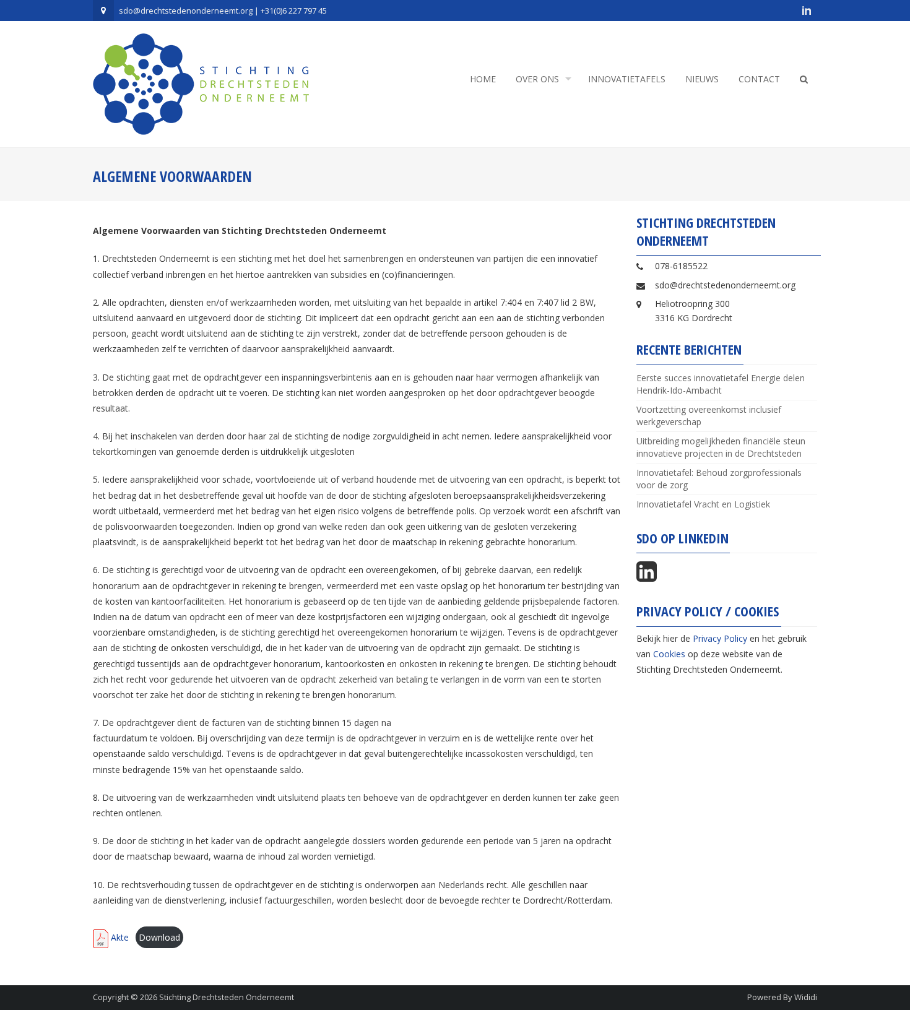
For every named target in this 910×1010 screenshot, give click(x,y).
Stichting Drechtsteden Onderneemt (226, 997)
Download (159, 937)
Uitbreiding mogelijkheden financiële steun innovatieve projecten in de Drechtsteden (720, 447)
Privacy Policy (720, 638)
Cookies (669, 654)
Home (483, 79)
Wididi (805, 997)
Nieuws (702, 79)
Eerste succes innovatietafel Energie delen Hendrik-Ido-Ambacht (720, 384)
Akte (118, 937)
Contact (759, 79)
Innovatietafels (626, 79)
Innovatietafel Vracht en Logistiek (703, 504)
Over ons (537, 79)
